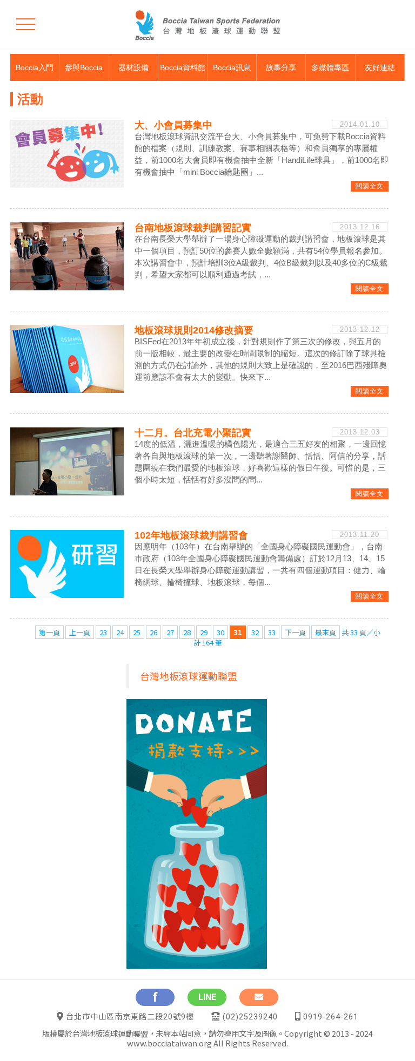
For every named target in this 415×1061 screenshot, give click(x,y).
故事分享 (281, 67)
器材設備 (133, 67)
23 (103, 632)
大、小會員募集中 (173, 125)
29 (204, 632)
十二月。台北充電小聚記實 (193, 432)
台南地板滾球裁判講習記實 (193, 227)
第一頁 (49, 632)
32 (255, 632)
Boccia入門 (34, 67)
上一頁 (79, 632)
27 (170, 632)
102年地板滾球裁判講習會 (191, 535)
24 (120, 632)
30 (220, 632)
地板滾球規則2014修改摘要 (194, 330)
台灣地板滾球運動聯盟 (188, 676)
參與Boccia (84, 67)
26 (153, 632)
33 (272, 632)
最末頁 (325, 632)
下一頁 (295, 632)
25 (136, 632)
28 (187, 632)
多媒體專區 (330, 67)
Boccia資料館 (182, 67)
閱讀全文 (370, 186)
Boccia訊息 (232, 67)
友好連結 (380, 67)
